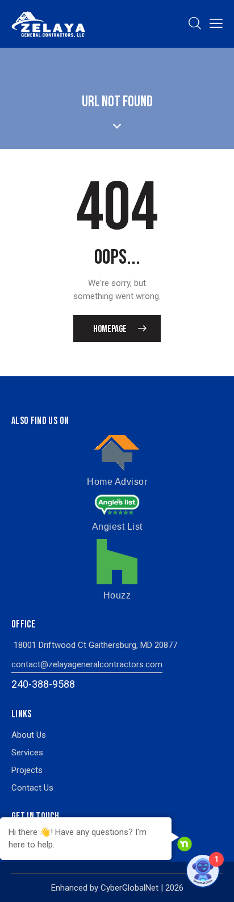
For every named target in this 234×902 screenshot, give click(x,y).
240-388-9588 (43, 684)
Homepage (110, 329)
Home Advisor (117, 482)
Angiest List (117, 526)
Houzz (117, 595)
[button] (216, 23)
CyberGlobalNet (129, 888)
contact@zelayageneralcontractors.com (86, 664)
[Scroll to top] (215, 883)
